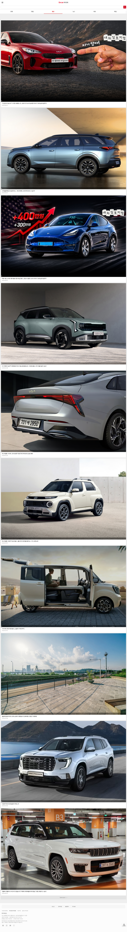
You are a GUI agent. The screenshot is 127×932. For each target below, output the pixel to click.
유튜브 (10, 925)
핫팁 (32, 11)
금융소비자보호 (25, 910)
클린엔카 (67, 906)
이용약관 (19, 910)
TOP (124, 925)
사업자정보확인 (5, 910)
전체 (11, 11)
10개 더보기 (62, 897)
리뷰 (94, 11)
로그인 (53, 906)
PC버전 (74, 906)
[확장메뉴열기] (2, 2)
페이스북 (14, 925)
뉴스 (74, 11)
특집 (115, 11)
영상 (53, 11)
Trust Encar (61, 2)
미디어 (66, 2)
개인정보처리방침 (12, 910)
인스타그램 (6, 925)
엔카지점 (60, 906)
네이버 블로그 (3, 925)
